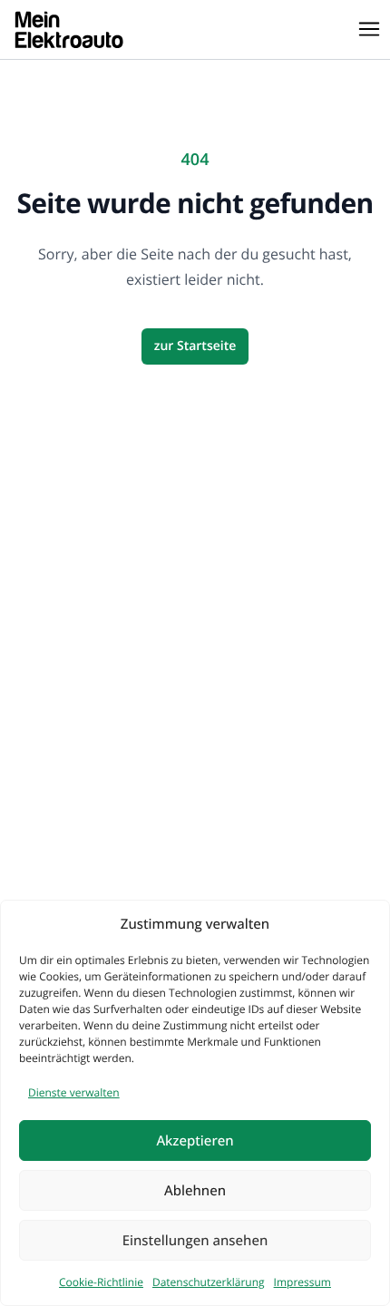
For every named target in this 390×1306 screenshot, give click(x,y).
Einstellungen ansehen (195, 1241)
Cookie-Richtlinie (101, 1282)
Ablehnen (195, 1191)
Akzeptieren (194, 1141)
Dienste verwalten (74, 1092)
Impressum (302, 1282)
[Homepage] (69, 29)
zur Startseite (195, 346)
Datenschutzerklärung (208, 1282)
